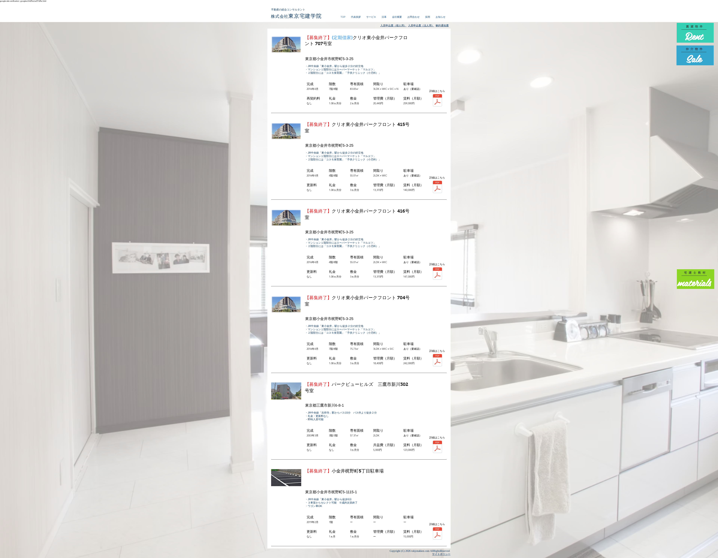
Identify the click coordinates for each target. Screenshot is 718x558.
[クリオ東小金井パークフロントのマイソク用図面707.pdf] (437, 101)
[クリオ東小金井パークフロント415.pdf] (437, 187)
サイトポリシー (441, 554)
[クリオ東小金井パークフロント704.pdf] (437, 361)
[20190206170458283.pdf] (437, 447)
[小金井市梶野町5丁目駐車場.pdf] (437, 534)
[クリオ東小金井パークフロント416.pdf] (437, 274)
